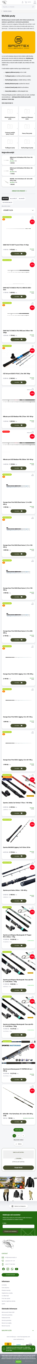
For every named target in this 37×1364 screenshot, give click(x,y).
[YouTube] (16, 1268)
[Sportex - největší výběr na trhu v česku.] (8, 1345)
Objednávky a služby (7, 1293)
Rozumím (18, 1361)
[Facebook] (3, 1268)
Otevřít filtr (8, 210)
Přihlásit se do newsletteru (10, 1231)
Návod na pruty (6, 1325)
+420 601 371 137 (10, 1261)
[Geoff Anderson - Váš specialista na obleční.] (29, 1345)
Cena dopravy (5, 1287)
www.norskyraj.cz (11, 1336)
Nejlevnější (13, 198)
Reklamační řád (6, 1317)
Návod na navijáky (7, 1323)
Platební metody (6, 1290)
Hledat (33, 6)
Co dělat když (5, 1295)
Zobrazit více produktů (18, 190)
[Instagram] (7, 1268)
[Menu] (35, 2)
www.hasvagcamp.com (23, 1336)
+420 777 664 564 (10, 1264)
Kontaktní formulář (10, 1274)
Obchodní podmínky (7, 1315)
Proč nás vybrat (6, 1298)
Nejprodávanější (7, 202)
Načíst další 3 (18, 1129)
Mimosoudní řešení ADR (8, 1312)
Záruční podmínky (6, 1320)
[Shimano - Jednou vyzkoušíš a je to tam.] (18, 1344)
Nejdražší (21, 198)
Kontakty (4, 1285)
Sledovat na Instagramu (20, 1206)
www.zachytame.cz (18, 1339)
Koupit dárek (18, 1167)
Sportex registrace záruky (8, 1301)
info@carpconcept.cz (11, 1257)
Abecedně (5, 198)
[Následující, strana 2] (18, 1135)
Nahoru (20, 1144)
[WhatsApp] (11, 1268)
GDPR (3, 1304)
